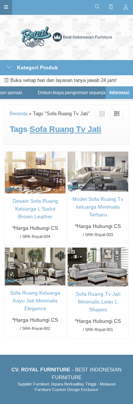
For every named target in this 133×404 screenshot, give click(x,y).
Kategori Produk (37, 67)
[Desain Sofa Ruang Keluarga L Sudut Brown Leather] (35, 172)
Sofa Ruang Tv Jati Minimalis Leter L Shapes (98, 301)
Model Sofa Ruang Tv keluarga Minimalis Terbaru (97, 207)
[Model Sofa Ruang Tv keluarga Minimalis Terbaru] (98, 171)
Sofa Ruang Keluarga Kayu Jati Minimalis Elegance (35, 300)
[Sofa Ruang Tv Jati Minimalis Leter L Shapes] (98, 266)
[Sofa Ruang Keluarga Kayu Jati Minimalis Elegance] (35, 266)
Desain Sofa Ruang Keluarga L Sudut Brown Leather (35, 208)
